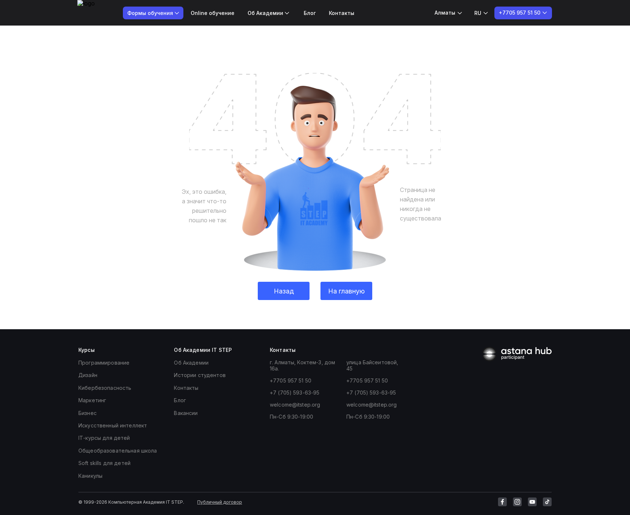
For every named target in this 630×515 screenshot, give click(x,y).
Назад (284, 291)
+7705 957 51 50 (290, 380)
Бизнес (87, 413)
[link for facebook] (502, 501)
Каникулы (90, 476)
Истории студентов (199, 375)
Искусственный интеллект (112, 425)
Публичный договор (219, 502)
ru (477, 13)
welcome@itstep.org (295, 404)
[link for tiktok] (547, 501)
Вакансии (186, 413)
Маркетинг (92, 400)
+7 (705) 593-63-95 (295, 392)
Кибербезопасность (104, 388)
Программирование (103, 363)
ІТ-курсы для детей (104, 438)
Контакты (341, 13)
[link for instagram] (517, 501)
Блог (310, 13)
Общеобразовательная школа (117, 450)
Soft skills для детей (104, 463)
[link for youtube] (532, 501)
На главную (346, 291)
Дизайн (87, 375)
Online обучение (212, 13)
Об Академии (191, 363)
